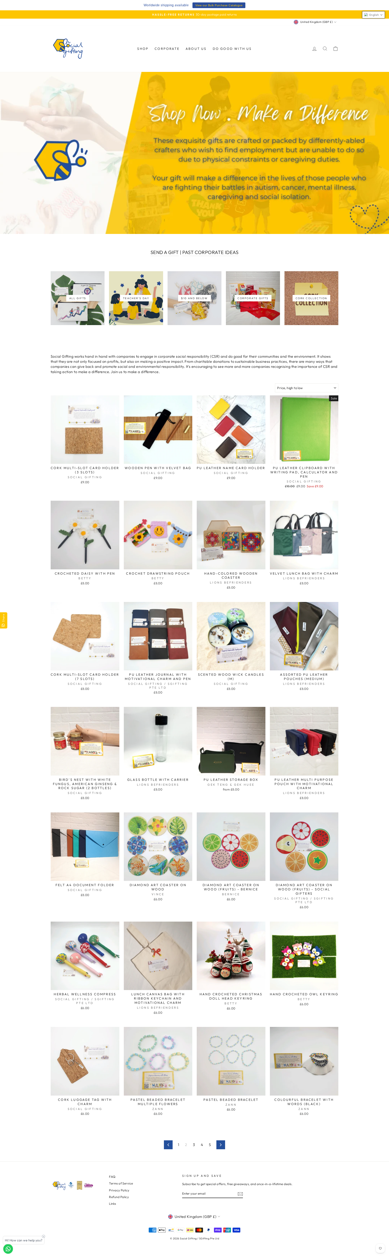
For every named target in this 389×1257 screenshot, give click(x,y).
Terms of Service (121, 1183)
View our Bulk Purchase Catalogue (219, 5)
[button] (373, 14)
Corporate (167, 49)
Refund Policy (119, 1197)
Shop (143, 49)
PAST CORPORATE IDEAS (210, 252)
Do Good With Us (232, 49)
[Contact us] (8, 1249)
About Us (196, 49)
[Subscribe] (240, 1193)
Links (112, 1204)
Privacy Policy (119, 1190)
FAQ (112, 1177)
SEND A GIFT (165, 252)
